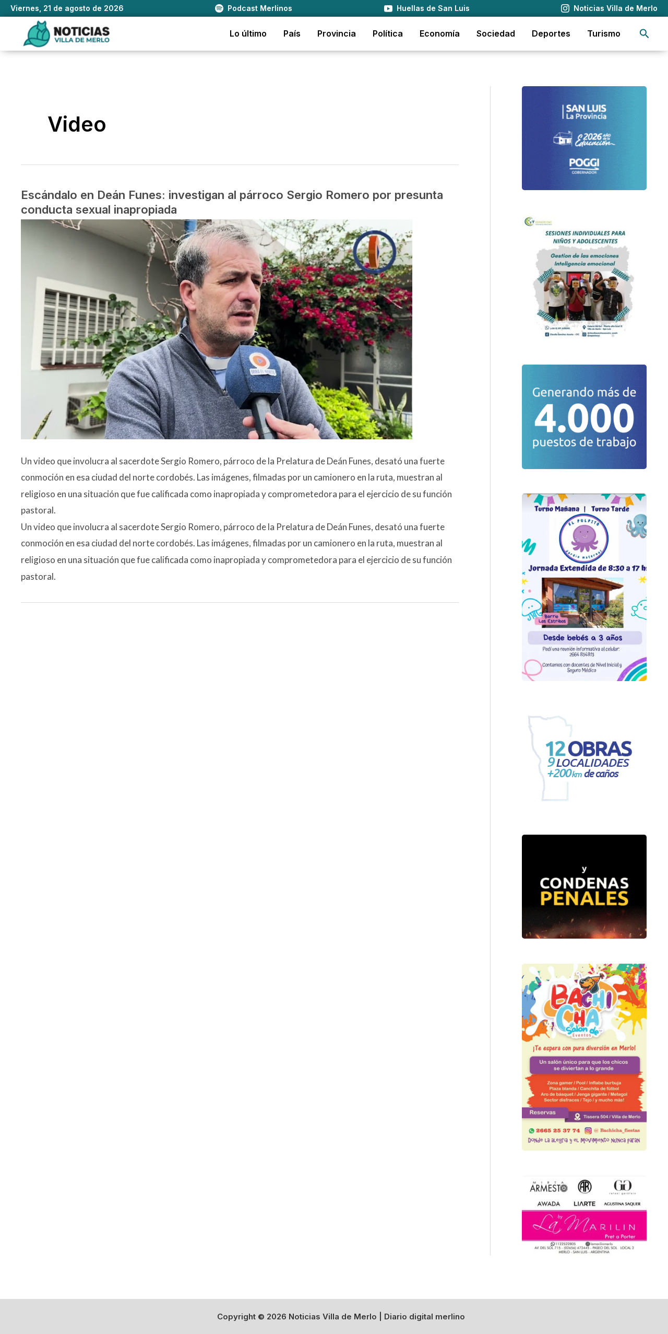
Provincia (336, 33)
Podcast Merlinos (260, 8)
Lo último (248, 33)
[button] (644, 34)
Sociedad (495, 33)
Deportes (551, 33)
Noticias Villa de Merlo (616, 8)
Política (388, 33)
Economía (440, 33)
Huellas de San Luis (433, 8)
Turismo (604, 33)
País (292, 33)
